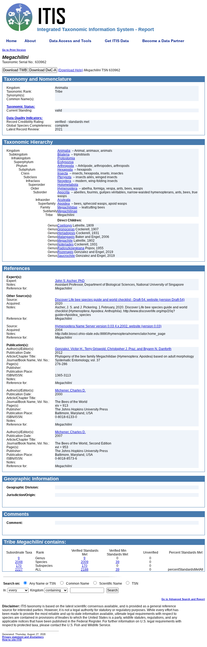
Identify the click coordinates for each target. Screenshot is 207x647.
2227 (19, 569)
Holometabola (67, 185)
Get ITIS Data (117, 41)
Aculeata (63, 200)
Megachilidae (67, 207)
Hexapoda (65, 169)
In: (5, 590)
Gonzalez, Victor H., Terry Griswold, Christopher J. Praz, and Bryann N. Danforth (113, 349)
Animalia (63, 151)
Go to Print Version (14, 50)
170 (19, 566)
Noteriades (65, 244)
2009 (84, 562)
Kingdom (36, 590)
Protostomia (66, 158)
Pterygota (64, 177)
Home (11, 41)
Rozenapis (65, 252)
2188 (84, 569)
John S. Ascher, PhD (70, 281)
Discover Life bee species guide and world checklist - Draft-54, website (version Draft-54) (120, 300)
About (30, 41)
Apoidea (63, 203)
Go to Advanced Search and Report (183, 599)
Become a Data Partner (163, 41)
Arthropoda (65, 166)
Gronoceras (66, 229)
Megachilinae (67, 211)
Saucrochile (66, 256)
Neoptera (64, 181)
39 (117, 562)
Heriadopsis (66, 233)
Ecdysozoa (65, 162)
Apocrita (63, 192)
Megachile (65, 240)
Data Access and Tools (70, 41)
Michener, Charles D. (70, 390)
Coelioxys (64, 225)
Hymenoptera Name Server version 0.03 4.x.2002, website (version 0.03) (108, 326)
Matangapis (66, 237)
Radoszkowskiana (70, 248)
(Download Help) (70, 70)
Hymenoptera (67, 188)
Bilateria (63, 154)
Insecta (62, 173)
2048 (19, 562)
